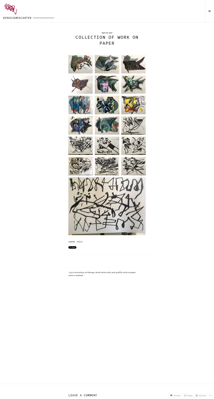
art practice (79, 272)
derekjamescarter (17, 18)
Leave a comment (75, 275)
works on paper (129, 272)
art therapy (90, 272)
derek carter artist (103, 272)
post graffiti (117, 272)
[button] (80, 64)
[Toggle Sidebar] (209, 11)
